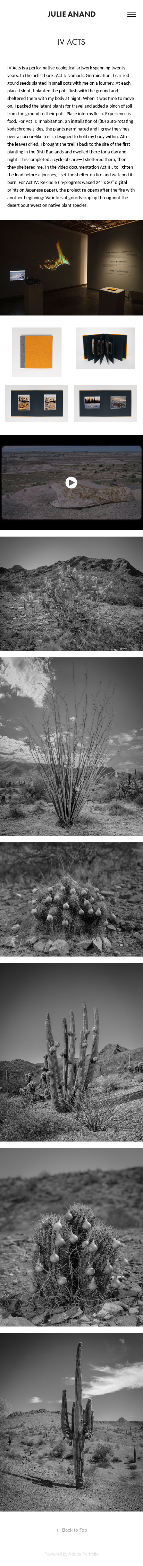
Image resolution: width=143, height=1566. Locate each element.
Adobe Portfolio (83, 1554)
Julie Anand (72, 14)
